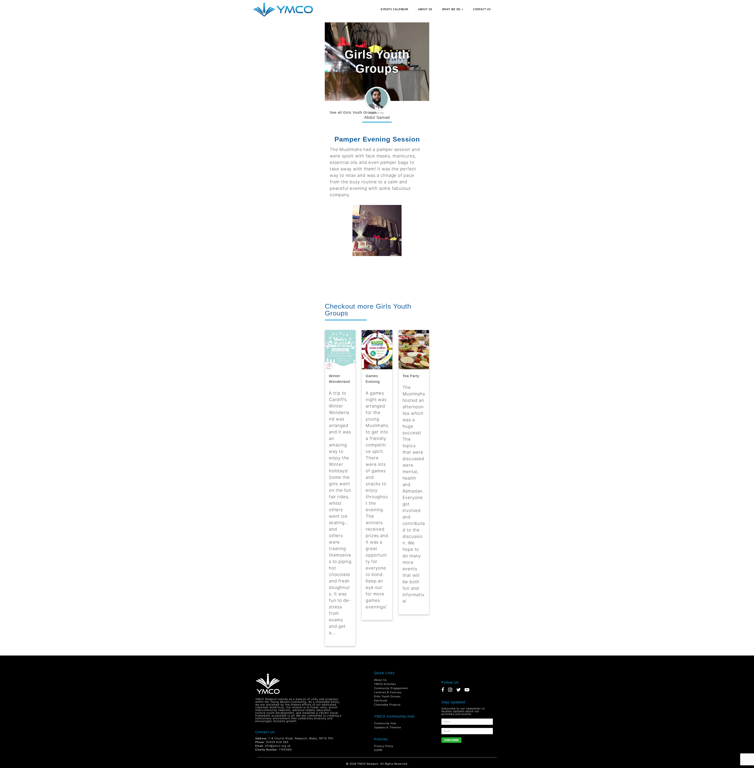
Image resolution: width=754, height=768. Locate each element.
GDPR (378, 750)
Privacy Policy (383, 746)
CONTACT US (482, 9)
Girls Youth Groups (359, 112)
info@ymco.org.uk (278, 745)
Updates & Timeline (387, 727)
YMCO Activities (385, 684)
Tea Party (411, 376)
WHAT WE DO (451, 9)
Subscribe (451, 740)
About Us (380, 679)
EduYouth (380, 700)
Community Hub (385, 723)
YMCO (361, 763)
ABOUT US (425, 9)
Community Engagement (391, 688)
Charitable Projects (387, 704)
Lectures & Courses (387, 692)
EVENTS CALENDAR (394, 9)
